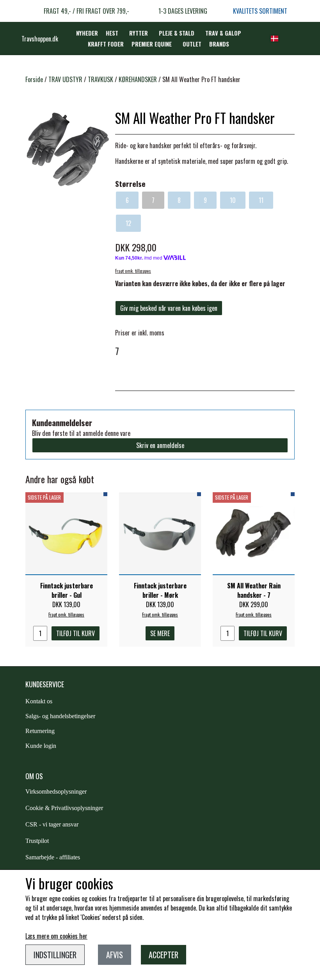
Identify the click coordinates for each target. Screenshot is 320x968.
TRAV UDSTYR (65, 79)
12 (128, 223)
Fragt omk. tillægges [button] (133, 271)
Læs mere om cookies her (56, 936)
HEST (112, 33)
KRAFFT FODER (106, 44)
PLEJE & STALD (176, 33)
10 (233, 200)
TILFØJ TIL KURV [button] (75, 633)
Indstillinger (55, 955)
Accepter (163, 955)
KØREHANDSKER (138, 79)
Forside (34, 79)
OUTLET (192, 44)
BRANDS (219, 44)
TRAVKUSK (100, 79)
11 (261, 200)
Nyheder (87, 33)
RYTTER (138, 33)
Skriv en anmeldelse (160, 445)
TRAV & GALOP (223, 33)
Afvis (114, 955)
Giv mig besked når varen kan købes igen (168, 308)
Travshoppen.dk (39, 38)
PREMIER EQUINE (152, 44)
